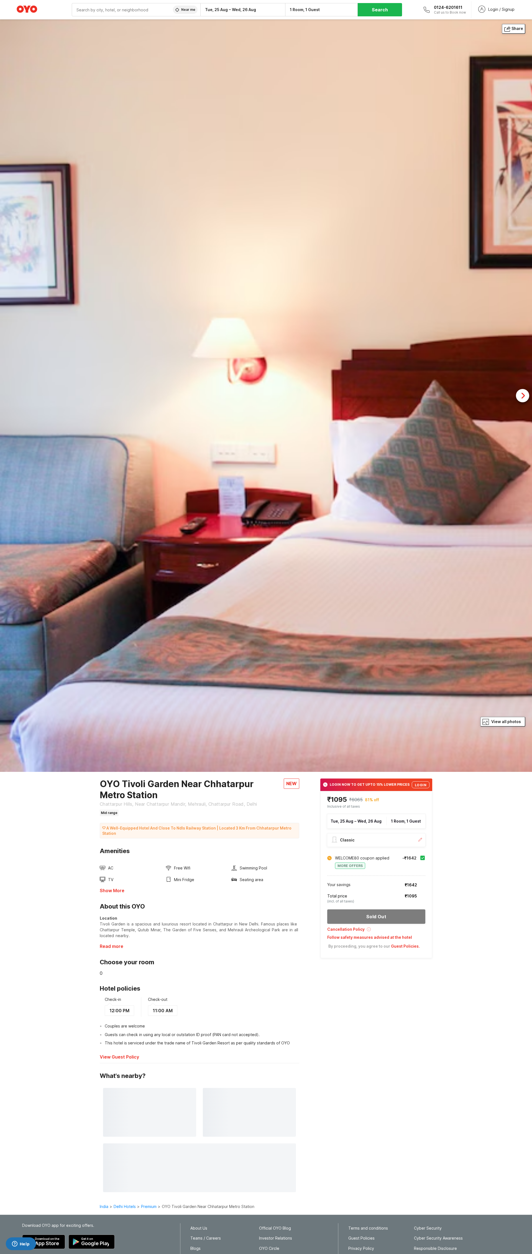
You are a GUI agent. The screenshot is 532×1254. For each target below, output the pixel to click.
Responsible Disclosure (435, 1248)
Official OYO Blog (275, 1228)
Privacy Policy (361, 1248)
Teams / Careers (205, 1238)
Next (522, 395)
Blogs (195, 1248)
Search (380, 9)
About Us (198, 1228)
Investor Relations (275, 1238)
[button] (376, 931)
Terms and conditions (368, 1228)
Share (517, 28)
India (104, 1206)
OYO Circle (269, 1248)
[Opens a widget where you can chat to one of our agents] (21, 1244)
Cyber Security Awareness (438, 1238)
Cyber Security (428, 1228)
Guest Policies (361, 1238)
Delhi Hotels (125, 1206)
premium (149, 1206)
